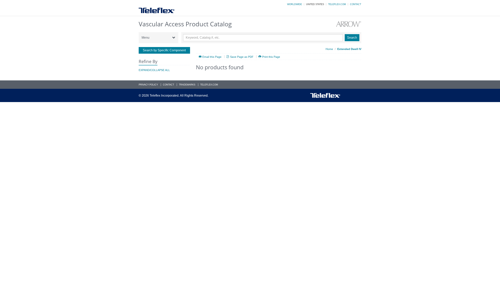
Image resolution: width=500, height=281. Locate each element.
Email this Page (211, 56)
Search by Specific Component (164, 50)
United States (315, 4)
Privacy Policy (148, 84)
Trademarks (187, 84)
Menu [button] (145, 37)
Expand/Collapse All (154, 70)
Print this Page (271, 56)
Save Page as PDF (242, 56)
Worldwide (294, 4)
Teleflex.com (337, 4)
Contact (355, 4)
